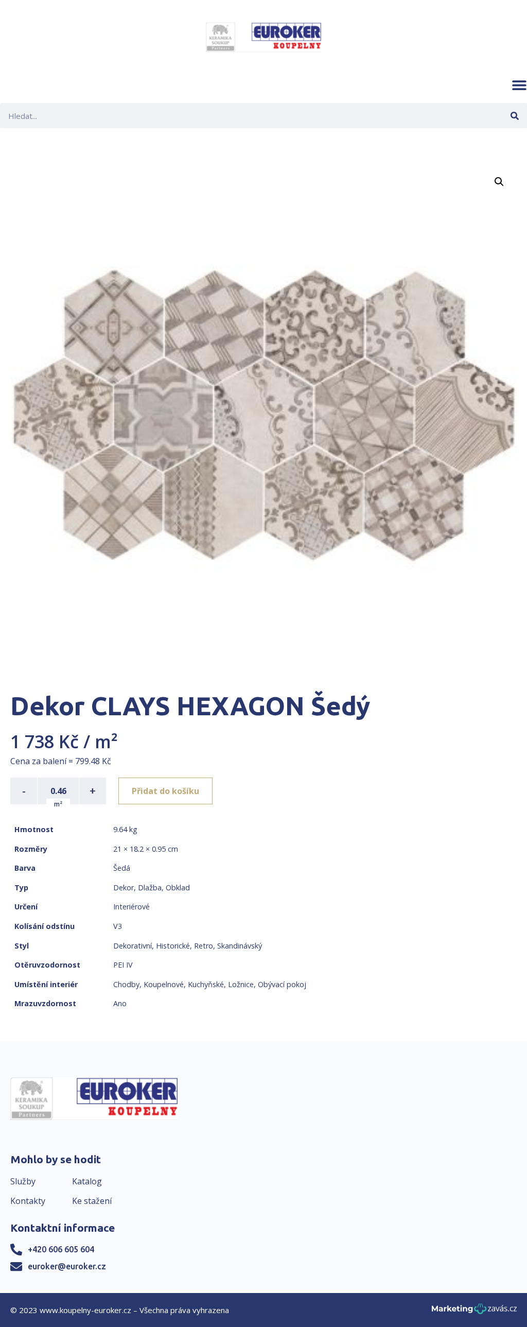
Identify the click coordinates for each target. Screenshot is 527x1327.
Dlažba (150, 887)
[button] (519, 85)
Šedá (121, 868)
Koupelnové (164, 984)
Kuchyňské (206, 984)
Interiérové (131, 906)
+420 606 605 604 (61, 1249)
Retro (203, 946)
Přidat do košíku (165, 791)
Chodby (126, 984)
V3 (117, 926)
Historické (173, 946)
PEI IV (123, 965)
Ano (120, 1003)
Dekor (123, 887)
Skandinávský (239, 946)
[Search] (514, 115)
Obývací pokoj (282, 984)
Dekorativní (132, 946)
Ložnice (241, 984)
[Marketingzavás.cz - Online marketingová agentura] (474, 1311)
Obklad (178, 887)
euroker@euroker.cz (67, 1266)
